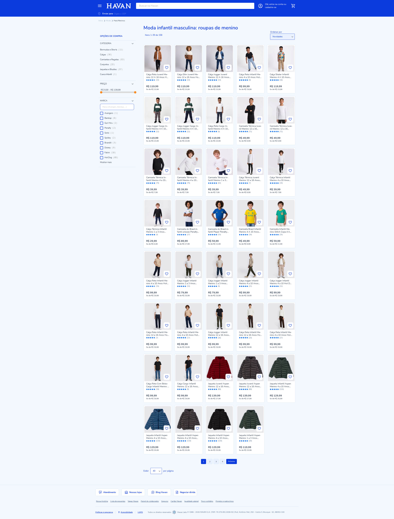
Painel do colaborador (150, 501)
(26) (219, 338)
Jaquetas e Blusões (112, 69)
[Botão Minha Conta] (260, 5)
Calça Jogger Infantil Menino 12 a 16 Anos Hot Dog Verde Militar (218, 335)
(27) (188, 234)
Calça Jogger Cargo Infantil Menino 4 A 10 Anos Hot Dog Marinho (188, 129)
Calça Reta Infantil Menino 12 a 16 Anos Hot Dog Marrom (250, 335)
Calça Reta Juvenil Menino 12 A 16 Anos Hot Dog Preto (157, 77)
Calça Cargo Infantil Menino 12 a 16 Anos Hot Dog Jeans (187, 386)
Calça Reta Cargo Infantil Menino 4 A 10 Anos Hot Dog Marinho (219, 129)
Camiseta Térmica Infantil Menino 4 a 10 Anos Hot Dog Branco (188, 180)
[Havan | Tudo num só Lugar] (119, 5)
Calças (107, 54)
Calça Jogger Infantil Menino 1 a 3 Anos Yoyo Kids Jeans (217, 283)
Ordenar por (276, 31)
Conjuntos (108, 64)
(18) (157, 389)
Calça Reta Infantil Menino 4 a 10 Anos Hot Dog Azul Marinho (157, 283)
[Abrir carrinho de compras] (293, 6)
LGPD (140, 512)
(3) (157, 234)
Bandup (111, 118)
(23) (250, 338)
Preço (103, 83)
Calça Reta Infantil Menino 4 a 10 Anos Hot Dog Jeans (250, 77)
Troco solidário (207, 501)
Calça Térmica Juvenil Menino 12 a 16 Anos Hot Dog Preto (249, 180)
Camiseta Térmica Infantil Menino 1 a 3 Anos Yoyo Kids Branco (219, 180)
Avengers (112, 113)
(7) (250, 183)
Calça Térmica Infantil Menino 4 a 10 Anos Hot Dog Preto (280, 180)
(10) (157, 80)
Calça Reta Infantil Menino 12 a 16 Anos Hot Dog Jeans (157, 335)
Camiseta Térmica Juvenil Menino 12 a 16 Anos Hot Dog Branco (281, 129)
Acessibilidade (127, 512)
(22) (157, 131)
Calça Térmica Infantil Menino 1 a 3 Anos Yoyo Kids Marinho (156, 232)
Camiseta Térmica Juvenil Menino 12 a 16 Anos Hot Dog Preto (250, 129)
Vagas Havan (133, 501)
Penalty (111, 128)
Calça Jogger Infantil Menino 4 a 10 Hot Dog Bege (281, 283)
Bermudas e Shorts (112, 49)
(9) (250, 80)
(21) (250, 286)
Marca (103, 100)
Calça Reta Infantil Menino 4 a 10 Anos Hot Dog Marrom (281, 335)
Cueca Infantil (109, 74)
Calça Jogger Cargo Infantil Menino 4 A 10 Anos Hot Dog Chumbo (157, 129)
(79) (157, 183)
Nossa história (102, 501)
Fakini (111, 152)
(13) (219, 80)
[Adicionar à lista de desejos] (167, 68)
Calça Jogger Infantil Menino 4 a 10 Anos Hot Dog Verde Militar (249, 283)
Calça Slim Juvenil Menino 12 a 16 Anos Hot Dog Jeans (188, 77)
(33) (219, 234)
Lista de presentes (117, 501)
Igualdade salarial (191, 501)
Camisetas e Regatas (113, 59)
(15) (281, 234)
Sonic (110, 133)
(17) (188, 338)
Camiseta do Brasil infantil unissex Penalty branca (187, 232)
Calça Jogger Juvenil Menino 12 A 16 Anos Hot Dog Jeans (218, 77)
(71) (250, 131)
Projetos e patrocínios (225, 501)
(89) (219, 389)
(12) (281, 286)
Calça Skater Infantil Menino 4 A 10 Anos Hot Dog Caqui (280, 77)
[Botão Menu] (100, 6)
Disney (111, 147)
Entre (276, 4)
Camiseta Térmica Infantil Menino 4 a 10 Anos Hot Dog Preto (156, 180)
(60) (219, 183)
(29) (250, 441)
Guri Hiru (112, 123)
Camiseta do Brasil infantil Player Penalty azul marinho (218, 232)
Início (100, 20)
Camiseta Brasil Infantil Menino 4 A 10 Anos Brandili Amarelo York (250, 232)
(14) (188, 80)
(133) (281, 389)
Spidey (111, 137)
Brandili (111, 142)
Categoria (105, 43)
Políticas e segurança (104, 512)
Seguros (164, 501)
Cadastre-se (270, 7)
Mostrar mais (106, 162)
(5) (219, 286)
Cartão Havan (176, 501)
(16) (281, 80)
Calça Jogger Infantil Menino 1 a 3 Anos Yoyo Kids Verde (186, 283)
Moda (108, 20)
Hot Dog (112, 157)
